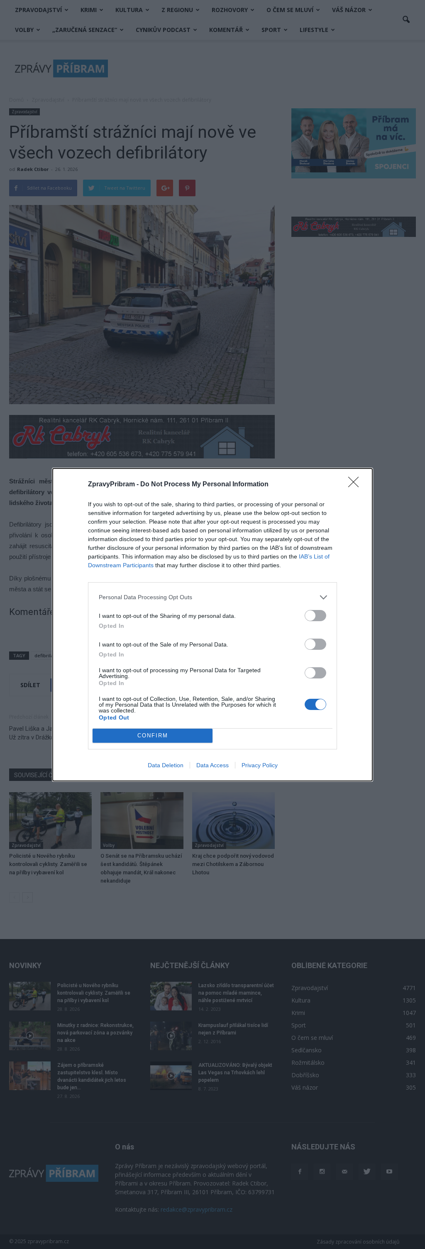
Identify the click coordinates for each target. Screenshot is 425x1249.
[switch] (315, 615)
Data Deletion (165, 765)
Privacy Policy (260, 765)
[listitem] (212, 597)
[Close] (356, 485)
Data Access (212, 765)
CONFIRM (152, 735)
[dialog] (212, 624)
